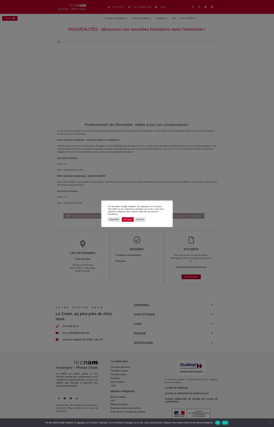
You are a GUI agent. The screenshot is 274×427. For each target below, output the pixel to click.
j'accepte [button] (128, 219)
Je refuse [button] (140, 219)
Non (225, 422)
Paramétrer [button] (114, 219)
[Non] (270, 422)
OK (217, 422)
